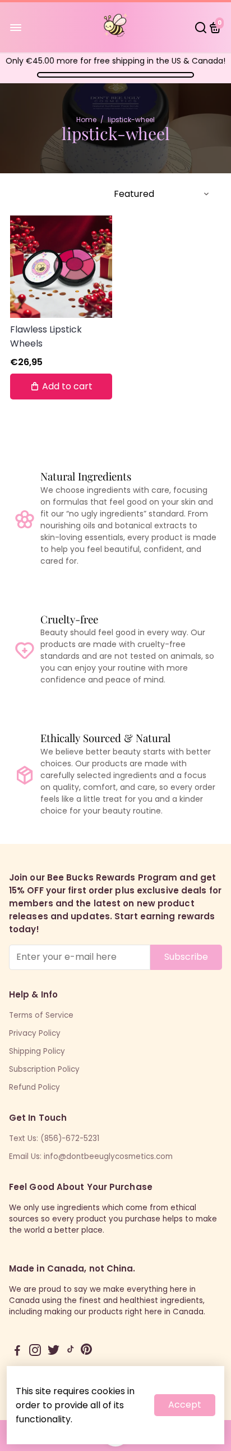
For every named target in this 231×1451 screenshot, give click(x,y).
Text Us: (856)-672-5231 (54, 1138)
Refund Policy (34, 1087)
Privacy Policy (35, 1033)
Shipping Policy (37, 1051)
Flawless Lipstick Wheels (46, 336)
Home (86, 119)
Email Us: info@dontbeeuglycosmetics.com (91, 1156)
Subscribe (186, 956)
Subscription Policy (44, 1069)
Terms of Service (41, 1015)
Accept (184, 1404)
